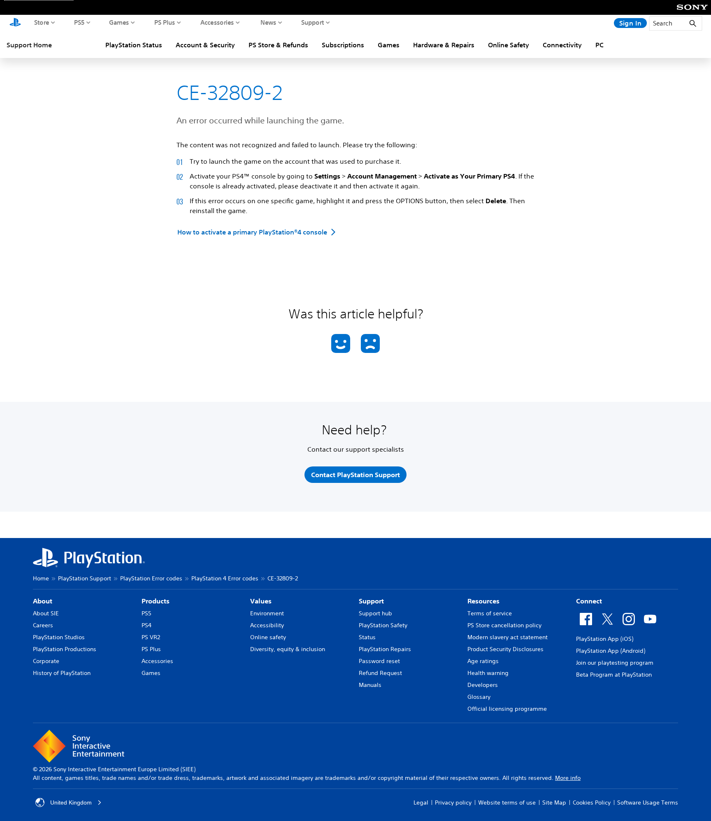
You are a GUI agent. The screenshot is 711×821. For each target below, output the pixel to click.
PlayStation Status (133, 45)
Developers (482, 685)
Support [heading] (371, 601)
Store (41, 22)
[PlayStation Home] (15, 23)
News (268, 22)
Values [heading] (261, 601)
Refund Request (380, 673)
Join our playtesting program (614, 662)
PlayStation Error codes (151, 578)
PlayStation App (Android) (610, 650)
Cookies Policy (592, 802)
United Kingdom (71, 802)
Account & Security (205, 45)
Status (367, 637)
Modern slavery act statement (507, 637)
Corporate (46, 661)
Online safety (268, 637)
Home (41, 578)
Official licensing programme (507, 708)
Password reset (379, 661)
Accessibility (267, 625)
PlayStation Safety (383, 625)
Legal (421, 802)
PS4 (146, 625)
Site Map (554, 802)
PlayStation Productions (64, 649)
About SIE (46, 613)
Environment (267, 613)
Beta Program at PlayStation (614, 674)
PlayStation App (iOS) (604, 638)
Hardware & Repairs (443, 45)
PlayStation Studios (59, 637)
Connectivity (562, 45)
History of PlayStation (62, 673)
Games (119, 22)
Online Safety (508, 45)
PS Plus (164, 22)
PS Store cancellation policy (504, 625)
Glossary (478, 696)
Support (312, 22)
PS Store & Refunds (278, 45)
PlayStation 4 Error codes (224, 578)
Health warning (488, 673)
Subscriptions (343, 45)
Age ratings (483, 661)
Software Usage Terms (647, 802)
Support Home (29, 45)
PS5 (79, 22)
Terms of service (489, 613)
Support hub (375, 613)
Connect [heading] (589, 601)
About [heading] (42, 601)
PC (599, 45)
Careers (43, 625)
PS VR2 (151, 637)
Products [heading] (156, 601)
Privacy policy (453, 802)
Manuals (370, 685)
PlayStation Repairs (385, 649)
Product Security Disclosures (505, 649)
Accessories (217, 22)
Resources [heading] (483, 601)
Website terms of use (507, 802)
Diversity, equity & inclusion (287, 649)
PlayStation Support (84, 578)
